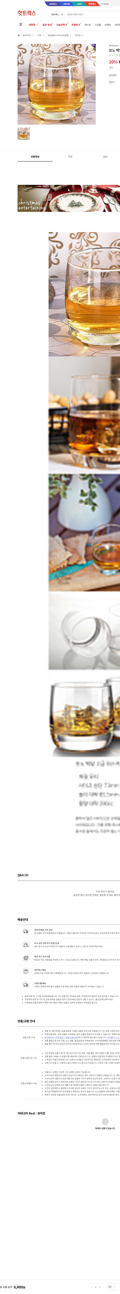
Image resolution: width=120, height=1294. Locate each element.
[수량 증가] (99, 1287)
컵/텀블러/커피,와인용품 (58, 35)
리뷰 (70, 156)
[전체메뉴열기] (21, 24)
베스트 (88, 24)
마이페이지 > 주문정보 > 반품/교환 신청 (61, 1037)
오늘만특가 (61, 24)
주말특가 (76, 24)
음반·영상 (47, 24)
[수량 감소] (91, 1287)
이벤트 (108, 24)
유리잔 (78, 35)
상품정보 (35, 156)
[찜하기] (110, 1287)
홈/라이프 (27, 35)
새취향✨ (33, 24)
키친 (39, 35)
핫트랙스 (55, 14)
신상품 (98, 24)
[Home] (19, 35)
